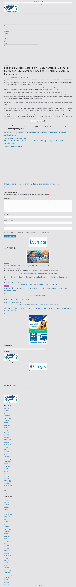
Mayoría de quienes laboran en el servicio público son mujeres (31, 184)
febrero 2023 (7, 436)
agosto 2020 (7, 487)
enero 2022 (6, 458)
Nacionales (6, 36)
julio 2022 (6, 447)
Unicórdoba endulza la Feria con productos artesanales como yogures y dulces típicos (35, 289)
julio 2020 (6, 488)
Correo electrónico (9, 220)
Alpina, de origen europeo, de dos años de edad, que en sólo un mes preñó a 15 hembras (37, 309)
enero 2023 (6, 437)
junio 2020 (6, 490)
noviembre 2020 (7, 481)
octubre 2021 (7, 463)
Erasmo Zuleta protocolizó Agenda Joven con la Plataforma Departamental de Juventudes (25, 125)
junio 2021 (6, 470)
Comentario (7, 198)
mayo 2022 (6, 451)
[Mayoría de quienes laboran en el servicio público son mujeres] (38, 148)
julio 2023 (6, 427)
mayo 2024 (6, 410)
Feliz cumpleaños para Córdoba (18, 299)
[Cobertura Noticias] (4, 25)
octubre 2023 (7, 422)
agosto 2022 (7, 446)
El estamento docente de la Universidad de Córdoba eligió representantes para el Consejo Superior (48, 126)
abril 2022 (6, 453)
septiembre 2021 (8, 464)
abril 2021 (6, 473)
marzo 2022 (6, 454)
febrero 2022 (7, 456)
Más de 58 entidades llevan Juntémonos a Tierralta (26, 265)
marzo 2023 (6, 434)
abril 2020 (6, 493)
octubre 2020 (7, 483)
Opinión (6, 41)
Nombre (6, 214)
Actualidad (6, 31)
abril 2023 (6, 432)
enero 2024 (6, 417)
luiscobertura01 (17, 77)
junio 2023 (6, 429)
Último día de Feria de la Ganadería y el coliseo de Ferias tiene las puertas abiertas (36, 278)
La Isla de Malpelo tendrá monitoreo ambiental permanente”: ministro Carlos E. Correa (35, 133)
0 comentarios (25, 77)
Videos (5, 43)
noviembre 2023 (7, 420)
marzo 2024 (6, 413)
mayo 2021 (6, 471)
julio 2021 (6, 468)
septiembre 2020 (8, 485)
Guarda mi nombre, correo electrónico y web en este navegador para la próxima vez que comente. (27, 232)
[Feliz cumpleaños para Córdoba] (38, 295)
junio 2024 (6, 408)
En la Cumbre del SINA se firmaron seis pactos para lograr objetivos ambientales (34, 141)
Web (5, 225)
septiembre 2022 (8, 444)
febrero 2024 (7, 415)
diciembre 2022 (7, 439)
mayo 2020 (6, 492)
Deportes (6, 33)
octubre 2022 (7, 442)
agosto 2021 (7, 466)
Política (5, 40)
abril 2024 (6, 412)
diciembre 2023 (7, 418)
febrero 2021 (7, 476)
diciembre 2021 (7, 459)
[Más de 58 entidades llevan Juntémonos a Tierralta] (38, 251)
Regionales (6, 35)
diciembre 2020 (7, 480)
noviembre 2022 (7, 441)
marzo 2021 (6, 475)
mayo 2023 (6, 430)
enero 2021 (6, 478)
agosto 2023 (7, 425)
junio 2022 (6, 449)
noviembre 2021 (7, 461)
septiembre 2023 (8, 424)
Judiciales (6, 38)
